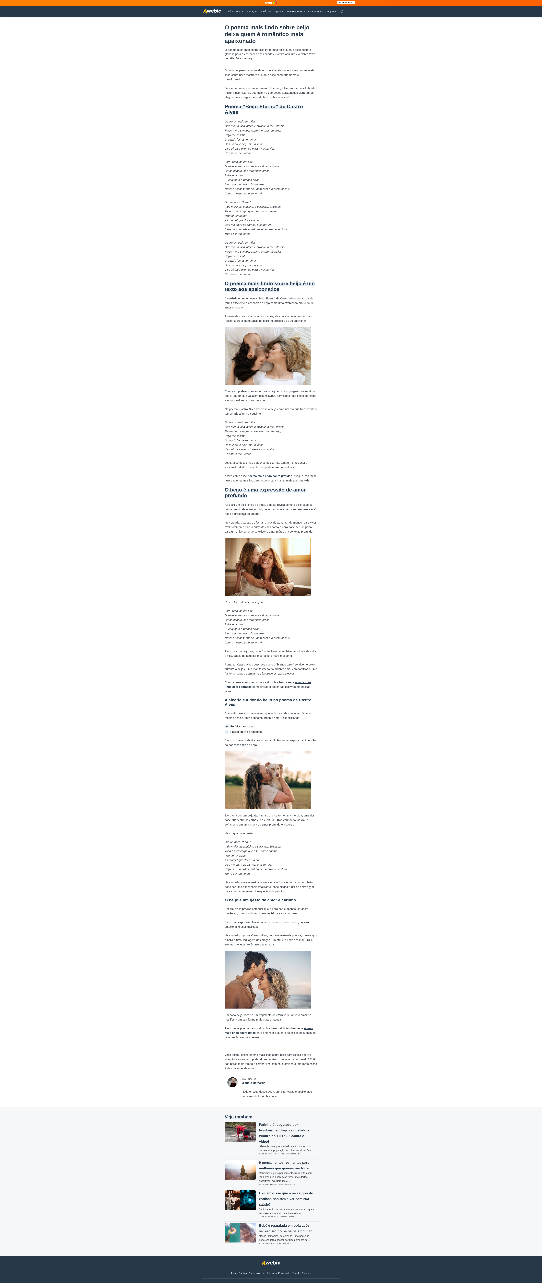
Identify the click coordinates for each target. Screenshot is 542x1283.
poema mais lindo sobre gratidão (270, 476)
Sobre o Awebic (294, 11)
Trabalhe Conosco (301, 1273)
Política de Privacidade (278, 1273)
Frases (239, 11)
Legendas (279, 11)
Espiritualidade (315, 11)
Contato (243, 1273)
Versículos (266, 11)
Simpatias (331, 11)
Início (230, 11)
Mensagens (252, 11)
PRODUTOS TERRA (346, 3)
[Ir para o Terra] (271, 2)
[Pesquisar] (342, 11)
